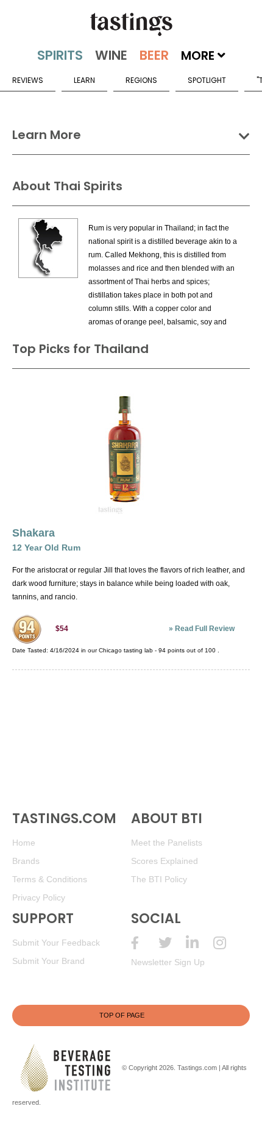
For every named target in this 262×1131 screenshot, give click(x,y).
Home (23, 842)
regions (141, 80)
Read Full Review (205, 628)
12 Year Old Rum (46, 547)
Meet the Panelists (166, 842)
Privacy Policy (38, 897)
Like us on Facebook (144, 943)
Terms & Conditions (49, 879)
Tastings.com (197, 1067)
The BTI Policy (159, 879)
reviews (27, 80)
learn (84, 80)
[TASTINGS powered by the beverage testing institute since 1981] (131, 24)
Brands (26, 861)
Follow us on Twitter (172, 943)
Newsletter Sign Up (168, 962)
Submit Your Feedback (56, 942)
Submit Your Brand (48, 961)
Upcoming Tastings (227, 943)
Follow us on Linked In (199, 943)
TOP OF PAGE (121, 1015)
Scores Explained (164, 861)
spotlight (207, 80)
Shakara (33, 533)
